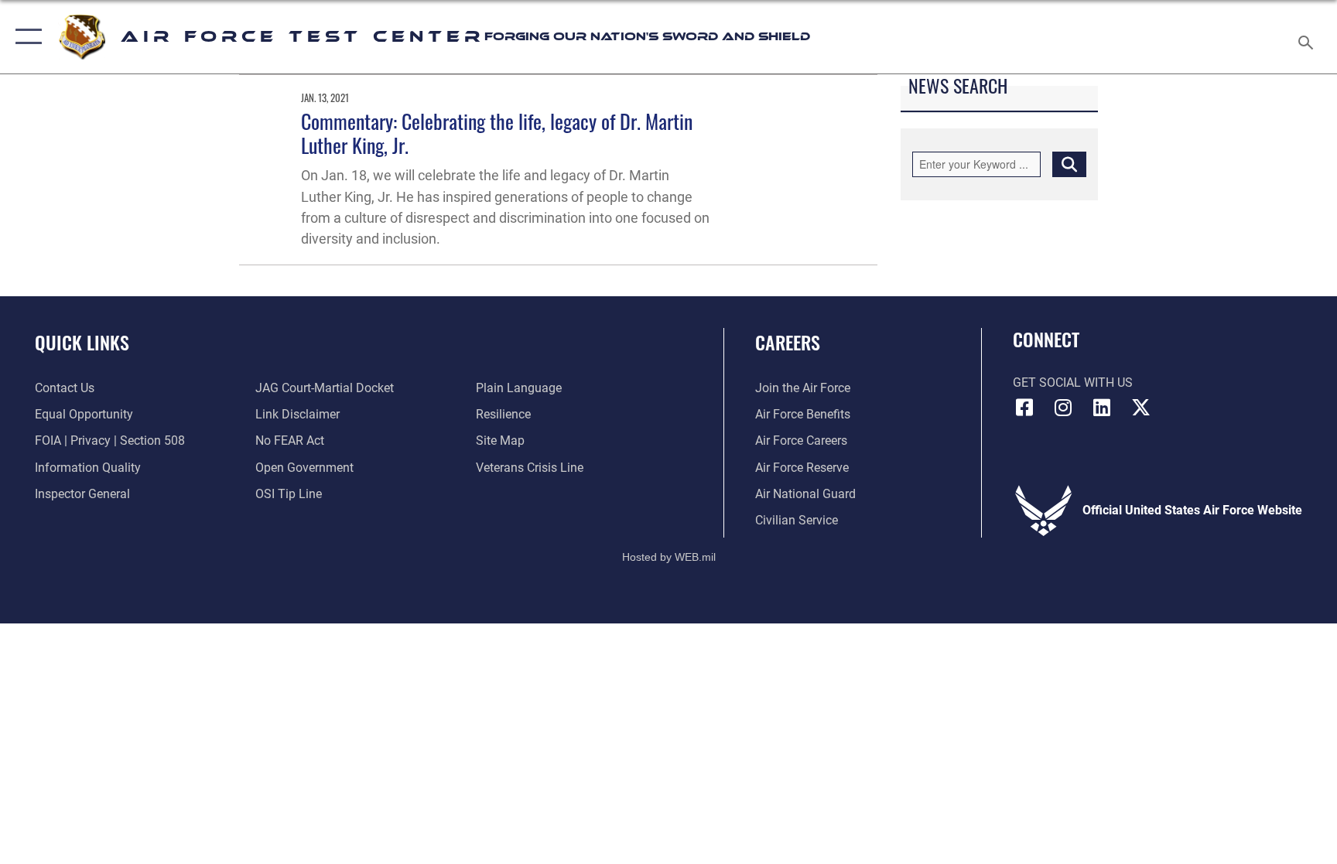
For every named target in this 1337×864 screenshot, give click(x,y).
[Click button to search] (1069, 164)
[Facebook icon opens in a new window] (1024, 407)
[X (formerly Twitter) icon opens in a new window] (1140, 407)
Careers (787, 342)
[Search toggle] (1308, 37)
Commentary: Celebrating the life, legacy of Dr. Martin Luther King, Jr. (496, 133)
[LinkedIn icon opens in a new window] (1101, 407)
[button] (25, 36)
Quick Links (82, 342)
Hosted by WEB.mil (669, 557)
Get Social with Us (1073, 382)
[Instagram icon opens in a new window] (1063, 407)
